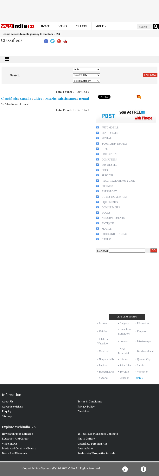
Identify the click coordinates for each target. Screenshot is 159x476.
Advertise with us (12, 406)
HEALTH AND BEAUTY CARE (118, 180)
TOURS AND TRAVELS (115, 143)
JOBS (105, 149)
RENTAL (106, 138)
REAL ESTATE (110, 133)
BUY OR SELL (109, 164)
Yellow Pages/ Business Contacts (98, 433)
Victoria (103, 378)
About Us (7, 401)
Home (45, 26)
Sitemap (7, 416)
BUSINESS (107, 186)
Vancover (142, 371)
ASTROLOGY (109, 191)
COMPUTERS (109, 159)
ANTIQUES (108, 223)
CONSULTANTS (111, 207)
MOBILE (106, 228)
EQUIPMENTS (110, 202)
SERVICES (107, 175)
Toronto (124, 371)
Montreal (104, 351)
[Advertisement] (79, 10)
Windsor (124, 378)
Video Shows (9, 443)
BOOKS (106, 212)
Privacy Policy (86, 406)
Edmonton (143, 323)
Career (81, 26)
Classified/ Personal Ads (92, 443)
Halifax (103, 331)
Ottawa (124, 359)
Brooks (103, 323)
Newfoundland (145, 351)
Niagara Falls (106, 359)
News (63, 26)
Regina (103, 365)
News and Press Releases (17, 433)
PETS (105, 170)
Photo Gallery (86, 438)
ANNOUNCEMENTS (113, 218)
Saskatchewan (106, 371)
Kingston (142, 331)
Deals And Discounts (14, 453)
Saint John (125, 365)
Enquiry (6, 411)
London (124, 341)
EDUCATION (109, 154)
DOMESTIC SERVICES (114, 197)
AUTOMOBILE (110, 127)
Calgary (124, 323)
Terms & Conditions (90, 401)
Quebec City (144, 359)
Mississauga (144, 341)
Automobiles (85, 448)
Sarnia (140, 365)
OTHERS (106, 239)
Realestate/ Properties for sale (96, 453)
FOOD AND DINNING (114, 234)
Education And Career (15, 438)
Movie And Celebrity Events (19, 448)
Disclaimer (84, 411)
